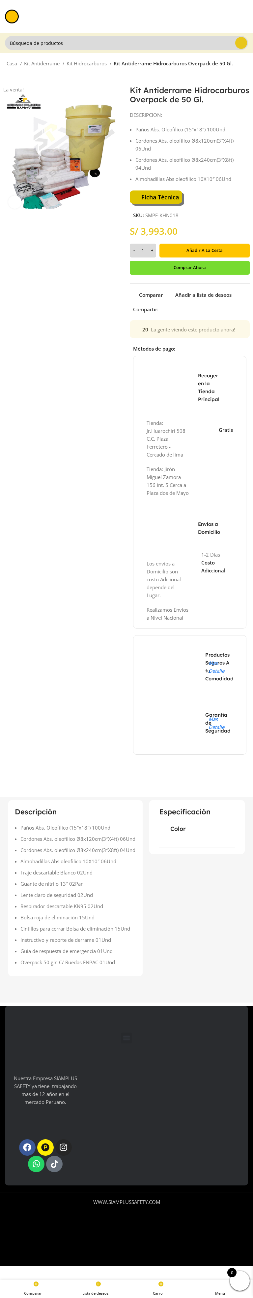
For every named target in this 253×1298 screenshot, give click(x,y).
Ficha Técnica (160, 197)
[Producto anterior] (10, 75)
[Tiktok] (54, 1164)
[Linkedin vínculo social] (186, 309)
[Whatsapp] (36, 1164)
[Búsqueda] (241, 43)
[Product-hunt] (45, 1147)
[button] (126, 1038)
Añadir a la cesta (204, 250)
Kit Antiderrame (42, 63)
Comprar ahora (190, 267)
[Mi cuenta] (245, 16)
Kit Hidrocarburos (87, 63)
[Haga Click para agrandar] (14, 202)
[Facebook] (27, 1147)
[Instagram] (63, 1147)
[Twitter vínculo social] (171, 309)
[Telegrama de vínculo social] (194, 309)
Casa (12, 63)
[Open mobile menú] (12, 16)
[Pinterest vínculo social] (179, 309)
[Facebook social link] (164, 309)
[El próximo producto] (23, 75)
